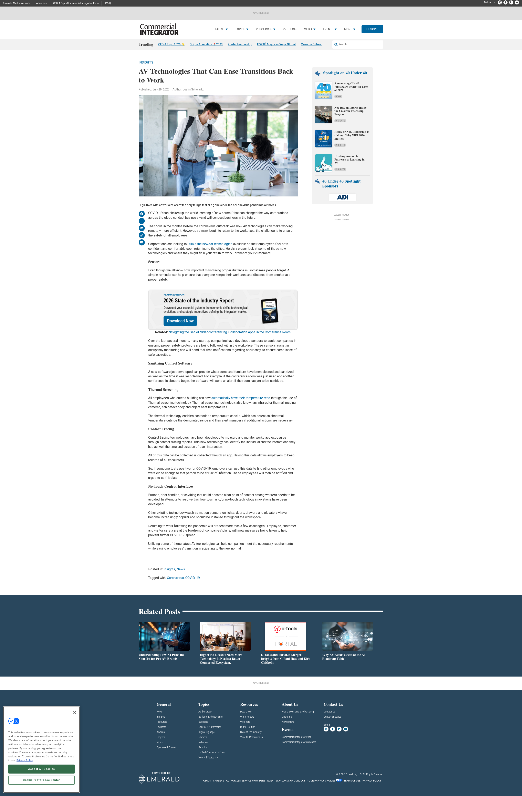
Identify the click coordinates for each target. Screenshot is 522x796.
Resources (264, 29)
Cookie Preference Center (41, 780)
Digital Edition (247, 727)
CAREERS (218, 780)
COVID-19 (192, 578)
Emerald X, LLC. (353, 774)
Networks (203, 742)
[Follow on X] (500, 2)
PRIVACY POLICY (372, 780)
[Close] (74, 712)
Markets (202, 737)
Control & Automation (209, 727)
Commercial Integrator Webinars (299, 742)
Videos (160, 742)
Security (202, 747)
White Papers (247, 717)
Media (308, 29)
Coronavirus (175, 578)
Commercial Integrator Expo (296, 737)
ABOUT (207, 780)
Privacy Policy (25, 760)
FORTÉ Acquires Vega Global (276, 44)
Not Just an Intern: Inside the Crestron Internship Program (350, 111)
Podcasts (161, 727)
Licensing (287, 717)
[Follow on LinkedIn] (511, 2)
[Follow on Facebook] (505, 2)
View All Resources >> (251, 737)
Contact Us (329, 711)
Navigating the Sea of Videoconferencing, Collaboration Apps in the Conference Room (230, 332)
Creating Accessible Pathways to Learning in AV (349, 159)
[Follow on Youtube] (517, 2)
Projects (290, 29)
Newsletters (288, 722)
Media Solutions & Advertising (298, 711)
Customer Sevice (332, 717)
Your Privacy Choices (321, 780)
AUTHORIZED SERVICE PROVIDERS (245, 780)
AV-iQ (108, 3)
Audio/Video (204, 711)
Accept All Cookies (41, 768)
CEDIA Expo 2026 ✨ (171, 44)
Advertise (41, 3)
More (348, 29)
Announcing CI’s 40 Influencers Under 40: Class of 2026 (351, 86)
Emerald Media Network (16, 3)
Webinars (245, 722)
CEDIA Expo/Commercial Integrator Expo (75, 3)
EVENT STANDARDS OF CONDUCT (286, 780)
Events (328, 29)
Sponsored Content (167, 747)
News (181, 569)
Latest (220, 29)
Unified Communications (211, 752)
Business (203, 722)
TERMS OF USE (352, 780)
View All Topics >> (208, 757)
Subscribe (372, 29)
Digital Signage (206, 732)
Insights (146, 62)
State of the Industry (251, 732)
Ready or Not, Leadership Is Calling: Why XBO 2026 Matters (351, 135)
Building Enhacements (210, 717)
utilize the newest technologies (210, 244)
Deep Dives (246, 711)
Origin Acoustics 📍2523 (206, 44)
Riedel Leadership (240, 44)
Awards (161, 732)
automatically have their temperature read (240, 398)
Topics (240, 29)
